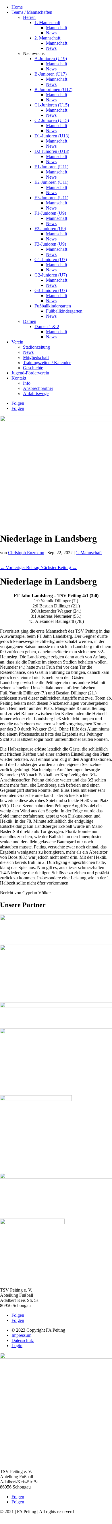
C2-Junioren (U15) (51, 120)
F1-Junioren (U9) (50, 213)
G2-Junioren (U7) (50, 275)
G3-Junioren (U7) (50, 290)
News (51, 32)
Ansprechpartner (38, 388)
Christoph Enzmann (26, 552)
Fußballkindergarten (52, 305)
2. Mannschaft (47, 37)
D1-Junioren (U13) (51, 135)
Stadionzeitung (36, 347)
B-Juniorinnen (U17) (53, 89)
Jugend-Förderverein (30, 372)
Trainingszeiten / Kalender (47, 362)
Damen (29, 321)
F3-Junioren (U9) (50, 244)
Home (17, 7)
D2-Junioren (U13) (51, 151)
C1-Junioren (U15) (51, 104)
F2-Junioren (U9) (50, 228)
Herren (29, 17)
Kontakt (18, 378)
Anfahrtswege (36, 393)
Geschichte (33, 367)
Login (16, 1345)
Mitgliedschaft (36, 357)
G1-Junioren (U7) (50, 259)
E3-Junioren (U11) (51, 197)
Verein (17, 341)
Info (26, 383)
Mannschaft (56, 27)
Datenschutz (22, 1340)
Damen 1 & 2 (46, 326)
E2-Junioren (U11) (51, 182)
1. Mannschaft (47, 22)
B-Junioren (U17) (50, 74)
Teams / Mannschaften (31, 12)
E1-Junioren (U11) (51, 166)
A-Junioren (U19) (50, 58)
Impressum (21, 1335)
